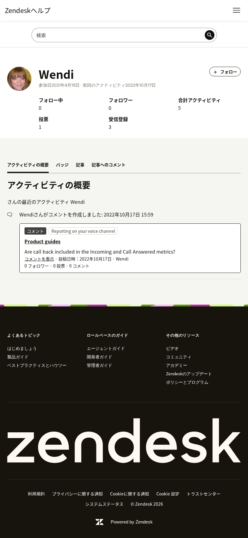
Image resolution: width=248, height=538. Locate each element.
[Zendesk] (124, 440)
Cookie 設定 (167, 494)
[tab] (28, 165)
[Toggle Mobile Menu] (236, 10)
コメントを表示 (39, 259)
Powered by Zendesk (132, 522)
